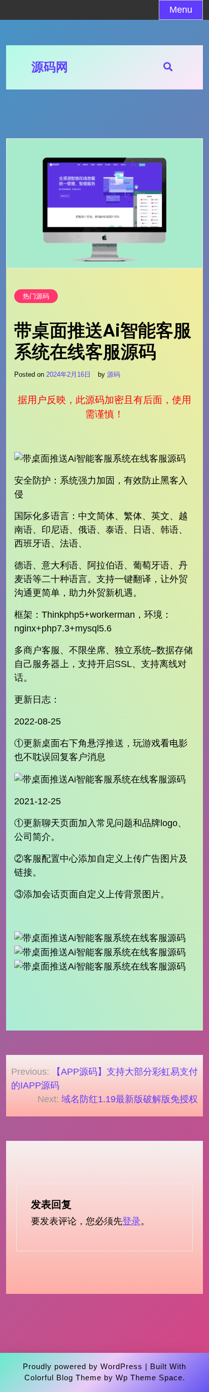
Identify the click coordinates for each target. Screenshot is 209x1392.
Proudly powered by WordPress (83, 1366)
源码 (113, 374)
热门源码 (36, 296)
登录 (131, 1221)
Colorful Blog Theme (62, 1377)
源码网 (49, 67)
